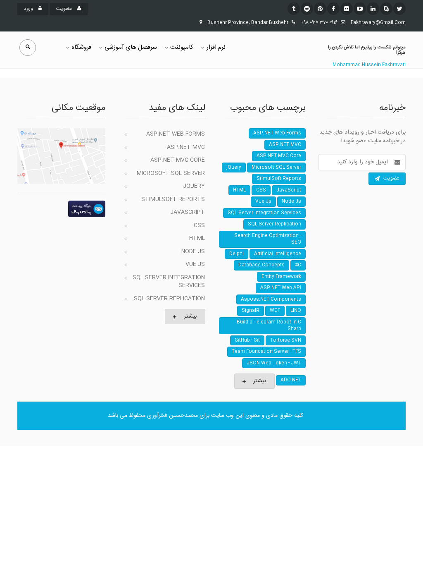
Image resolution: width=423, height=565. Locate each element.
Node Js (193, 251)
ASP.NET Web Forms (175, 134)
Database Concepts (261, 265)
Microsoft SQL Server (171, 173)
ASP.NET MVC (186, 147)
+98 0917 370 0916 (319, 22)
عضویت (64, 9)
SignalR (250, 310)
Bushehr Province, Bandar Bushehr (247, 22)
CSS (199, 225)
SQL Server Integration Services (169, 281)
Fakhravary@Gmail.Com (378, 22)
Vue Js (195, 264)
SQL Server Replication (169, 298)
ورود (29, 9)
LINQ (295, 310)
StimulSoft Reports (173, 199)
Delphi (236, 254)
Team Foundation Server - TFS (266, 351)
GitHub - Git (247, 340)
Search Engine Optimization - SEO (267, 239)
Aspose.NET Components (271, 299)
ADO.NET (290, 380)
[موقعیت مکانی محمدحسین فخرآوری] (61, 156)
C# (298, 265)
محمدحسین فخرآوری (172, 416)
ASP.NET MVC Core (177, 160)
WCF (275, 310)
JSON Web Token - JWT (274, 363)
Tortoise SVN (285, 340)
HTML (197, 238)
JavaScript (187, 212)
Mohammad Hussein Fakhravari (369, 65)
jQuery (194, 186)
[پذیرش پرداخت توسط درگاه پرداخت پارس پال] (61, 209)
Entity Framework (281, 276)
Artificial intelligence (277, 254)
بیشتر (190, 316)
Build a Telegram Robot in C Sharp (269, 325)
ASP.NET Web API (280, 288)
